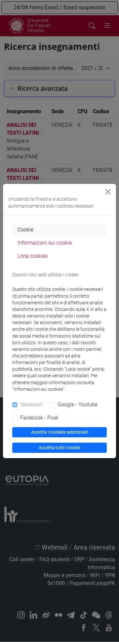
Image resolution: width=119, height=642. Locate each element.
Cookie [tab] (25, 229)
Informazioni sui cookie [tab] (45, 243)
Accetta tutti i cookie (59, 447)
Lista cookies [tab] (33, 256)
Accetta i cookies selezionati (59, 432)
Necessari (31, 404)
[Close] (108, 191)
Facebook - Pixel (39, 418)
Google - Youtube (78, 404)
